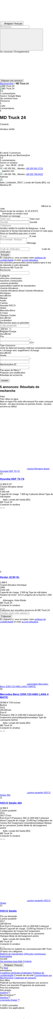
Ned (6, 968)
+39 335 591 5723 (34, 168)
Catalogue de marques (25, 978)
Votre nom (35, 219)
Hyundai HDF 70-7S (12, 478)
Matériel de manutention (12, 954)
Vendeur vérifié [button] (7, 129)
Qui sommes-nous (9, 961)
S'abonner (6, 616)
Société (33, 222)
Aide (20, 961)
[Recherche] (21, 40)
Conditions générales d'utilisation (16, 973)
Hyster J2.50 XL (10, 577)
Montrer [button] (21, 168)
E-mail (33, 236)
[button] (26, 66)
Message (31, 243)
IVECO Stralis (8, 910)
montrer (4, 380)
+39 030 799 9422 (34, 174)
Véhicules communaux (35, 954)
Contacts (27, 961)
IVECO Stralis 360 (11, 802)
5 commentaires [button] (7, 93)
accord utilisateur (30, 260)
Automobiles (6, 956)
